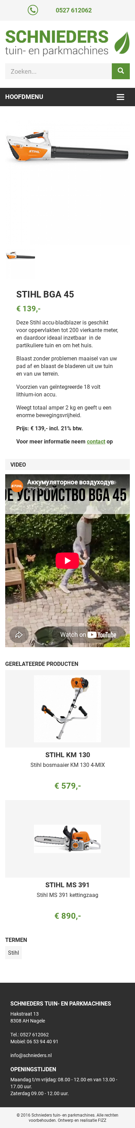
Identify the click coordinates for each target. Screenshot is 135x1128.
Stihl (13, 952)
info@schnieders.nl (31, 1055)
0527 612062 (74, 10)
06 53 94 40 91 (42, 1041)
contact (96, 441)
